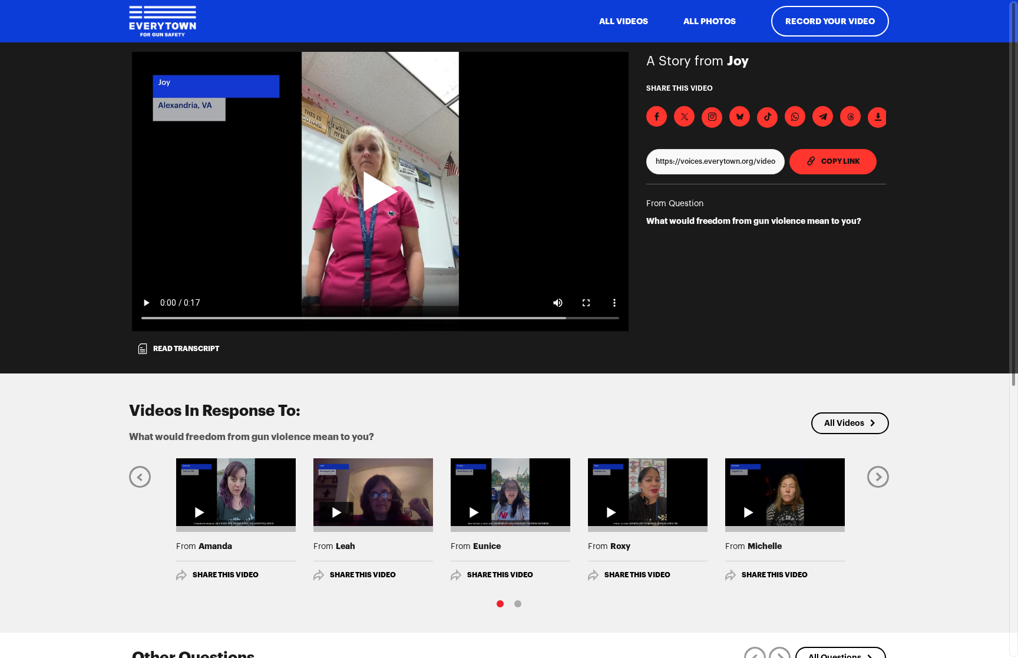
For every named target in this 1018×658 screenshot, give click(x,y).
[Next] (878, 476)
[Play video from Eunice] (510, 491)
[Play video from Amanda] (236, 491)
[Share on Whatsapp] (795, 116)
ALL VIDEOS (623, 21)
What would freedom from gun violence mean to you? (753, 221)
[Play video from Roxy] (648, 491)
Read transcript (186, 348)
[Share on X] (684, 116)
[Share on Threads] (850, 116)
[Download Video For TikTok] (767, 117)
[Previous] (140, 476)
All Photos (709, 21)
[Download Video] (878, 117)
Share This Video (226, 574)
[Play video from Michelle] (785, 491)
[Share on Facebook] (656, 116)
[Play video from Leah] (373, 491)
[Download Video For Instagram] (712, 117)
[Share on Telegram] (822, 116)
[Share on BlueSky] (739, 116)
